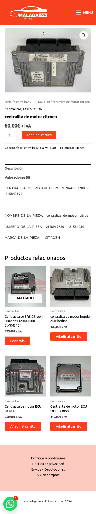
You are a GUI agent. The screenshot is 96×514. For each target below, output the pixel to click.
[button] (83, 35)
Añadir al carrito (39, 135)
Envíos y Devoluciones (48, 469)
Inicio (8, 102)
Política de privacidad (48, 464)
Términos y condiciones (48, 458)
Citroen (80, 147)
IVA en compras (48, 475)
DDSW (68, 501)
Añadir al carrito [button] (68, 336)
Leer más (17, 341)
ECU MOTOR (41, 102)
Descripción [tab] (14, 168)
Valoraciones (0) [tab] (17, 177)
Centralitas (21, 102)
